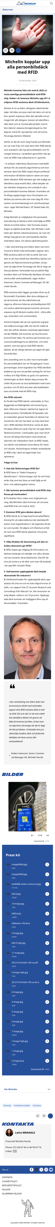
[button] (51, 3)
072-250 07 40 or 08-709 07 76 (27, 1147)
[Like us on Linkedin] (36, 1170)
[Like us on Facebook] (32, 1170)
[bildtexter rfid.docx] (47, 923)
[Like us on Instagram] (46, 1170)
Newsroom (8, 9)
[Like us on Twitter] (41, 1170)
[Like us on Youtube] (51, 1170)
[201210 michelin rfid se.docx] (47, 982)
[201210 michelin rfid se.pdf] (47, 963)
